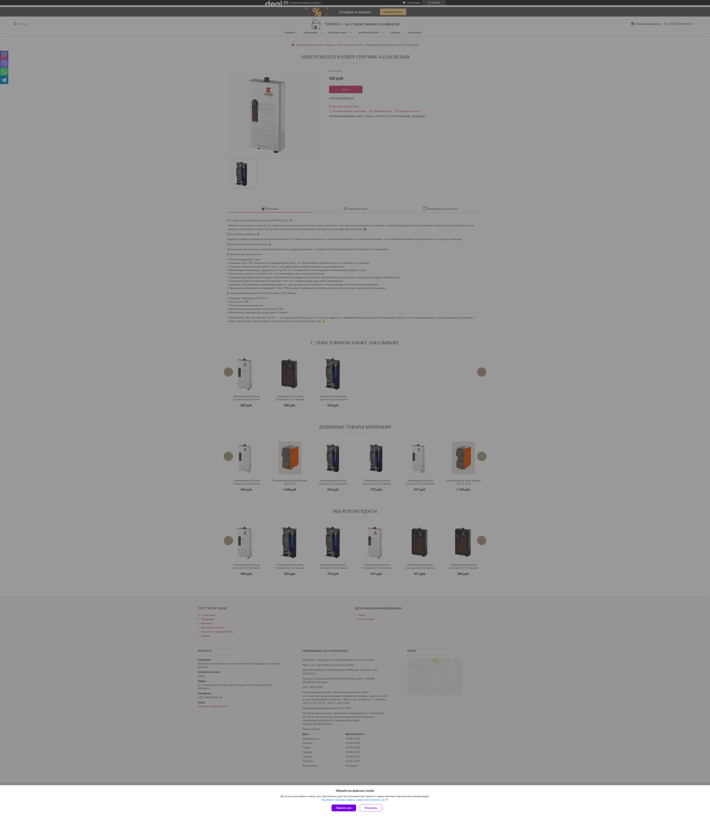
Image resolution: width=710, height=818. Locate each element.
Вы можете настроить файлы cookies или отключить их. (354, 799)
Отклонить (371, 808)
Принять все (343, 808)
